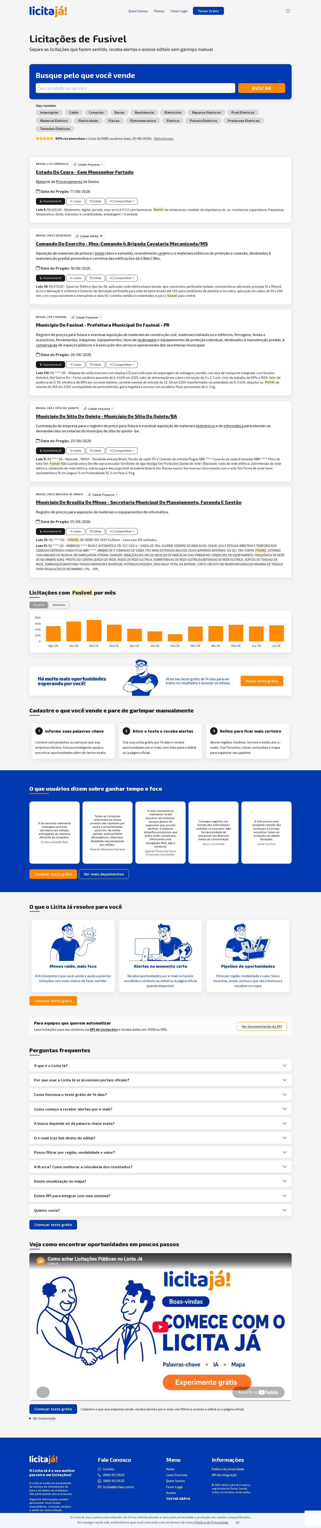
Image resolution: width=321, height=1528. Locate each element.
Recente (38, 605)
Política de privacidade (228, 1469)
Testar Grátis (208, 11)
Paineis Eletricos (203, 121)
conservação (47, 345)
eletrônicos (205, 425)
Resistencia (144, 112)
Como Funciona (176, 1475)
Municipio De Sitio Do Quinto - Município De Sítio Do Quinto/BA (106, 416)
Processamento (69, 181)
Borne (119, 112)
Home (170, 1469)
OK (237, 1522)
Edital (97, 201)
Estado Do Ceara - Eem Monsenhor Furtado (84, 172)
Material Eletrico (54, 121)
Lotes (77, 201)
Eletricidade (88, 121)
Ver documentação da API (262, 1026)
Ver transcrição (44, 1418)
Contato (108, 1469)
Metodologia (163, 138)
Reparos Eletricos (206, 112)
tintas (100, 253)
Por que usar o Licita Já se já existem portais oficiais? (81, 1080)
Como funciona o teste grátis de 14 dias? (70, 1094)
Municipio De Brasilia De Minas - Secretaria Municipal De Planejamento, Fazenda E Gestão (138, 502)
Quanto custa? (47, 1210)
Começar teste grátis (53, 874)
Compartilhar (123, 201)
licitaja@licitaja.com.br (118, 1487)
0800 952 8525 (114, 1475)
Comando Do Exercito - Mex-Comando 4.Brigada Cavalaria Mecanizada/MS (122, 243)
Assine (171, 1493)
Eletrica (173, 121)
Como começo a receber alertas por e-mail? (73, 1109)
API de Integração (224, 1475)
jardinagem (147, 339)
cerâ (161, 253)
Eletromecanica (143, 121)
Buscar (261, 88)
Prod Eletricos (242, 112)
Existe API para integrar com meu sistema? (72, 1195)
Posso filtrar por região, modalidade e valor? (74, 1152)
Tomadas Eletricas (55, 129)
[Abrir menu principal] (288, 11)
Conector (96, 112)
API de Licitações (104, 1029)
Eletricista (172, 112)
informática (233, 425)
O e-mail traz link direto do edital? (64, 1138)
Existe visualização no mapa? (60, 1181)
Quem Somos (175, 1481)
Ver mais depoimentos (104, 874)
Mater (41, 181)
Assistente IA (52, 201)
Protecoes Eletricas (244, 121)
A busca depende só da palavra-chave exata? (74, 1123)
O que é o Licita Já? (51, 1065)
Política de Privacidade (211, 1522)
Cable (73, 112)
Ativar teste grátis (262, 681)
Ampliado (59, 605)
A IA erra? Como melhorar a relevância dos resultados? (83, 1166)
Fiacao (114, 121)
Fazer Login (174, 1487)
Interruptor (49, 112)
